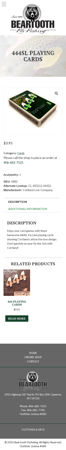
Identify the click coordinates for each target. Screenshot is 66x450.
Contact (33, 361)
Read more (17, 318)
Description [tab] (17, 201)
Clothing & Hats (33, 429)
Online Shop (33, 357)
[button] (56, 93)
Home (33, 353)
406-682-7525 (13, 162)
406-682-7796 (36, 410)
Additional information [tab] (27, 208)
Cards (20, 153)
